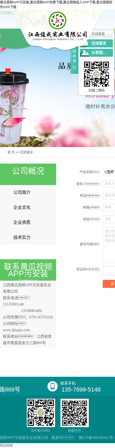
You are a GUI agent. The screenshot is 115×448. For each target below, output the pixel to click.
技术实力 (21, 237)
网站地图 (6, 445)
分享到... (98, 53)
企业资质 (21, 222)
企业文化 (21, 207)
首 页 (11, 152)
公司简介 (21, 192)
